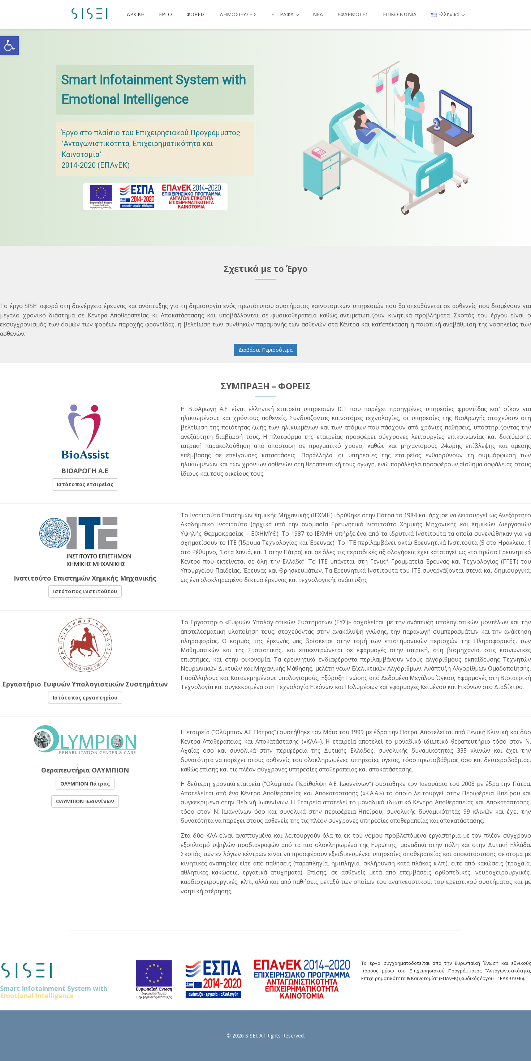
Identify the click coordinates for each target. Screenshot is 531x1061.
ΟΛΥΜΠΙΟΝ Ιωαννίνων (85, 801)
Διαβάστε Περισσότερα (265, 349)
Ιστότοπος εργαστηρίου (85, 697)
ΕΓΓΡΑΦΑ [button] (283, 14)
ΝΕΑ (318, 14)
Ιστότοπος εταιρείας (85, 484)
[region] (265, 137)
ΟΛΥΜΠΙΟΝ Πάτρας (85, 783)
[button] (9, 45)
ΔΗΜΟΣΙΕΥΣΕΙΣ (238, 14)
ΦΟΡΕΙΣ (195, 14)
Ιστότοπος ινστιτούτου (85, 591)
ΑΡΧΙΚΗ (135, 14)
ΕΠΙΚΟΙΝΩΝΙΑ (399, 14)
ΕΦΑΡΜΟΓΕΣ (352, 14)
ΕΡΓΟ (165, 14)
